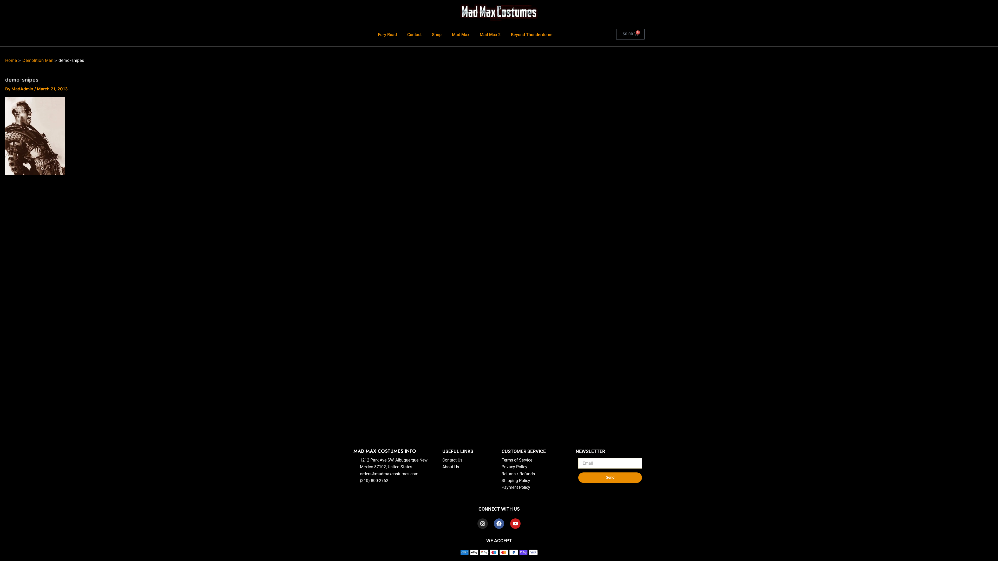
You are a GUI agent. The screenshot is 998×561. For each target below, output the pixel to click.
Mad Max (460, 34)
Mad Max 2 (490, 34)
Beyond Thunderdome (532, 34)
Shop (437, 34)
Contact (414, 34)
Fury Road (387, 34)
